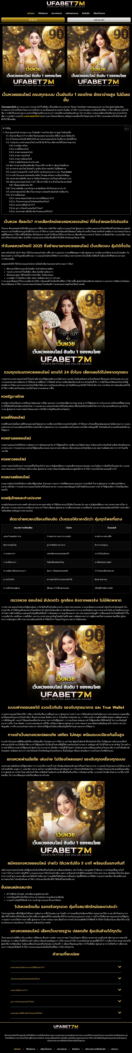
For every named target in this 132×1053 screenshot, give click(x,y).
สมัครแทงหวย (72, 13)
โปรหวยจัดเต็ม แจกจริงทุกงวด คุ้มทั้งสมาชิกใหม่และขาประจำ (38, 188)
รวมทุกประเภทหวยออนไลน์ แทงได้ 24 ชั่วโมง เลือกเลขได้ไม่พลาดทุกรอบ (43, 142)
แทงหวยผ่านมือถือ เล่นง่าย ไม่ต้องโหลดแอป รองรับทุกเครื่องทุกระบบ (40, 178)
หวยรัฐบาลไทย (21, 145)
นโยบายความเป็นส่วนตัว (95, 1049)
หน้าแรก (30, 13)
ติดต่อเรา (76, 1049)
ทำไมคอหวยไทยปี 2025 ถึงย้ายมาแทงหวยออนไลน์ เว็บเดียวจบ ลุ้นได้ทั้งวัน (43, 139)
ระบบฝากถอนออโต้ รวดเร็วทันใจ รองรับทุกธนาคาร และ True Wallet (41, 172)
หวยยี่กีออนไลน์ (22, 149)
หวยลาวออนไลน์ (22, 155)
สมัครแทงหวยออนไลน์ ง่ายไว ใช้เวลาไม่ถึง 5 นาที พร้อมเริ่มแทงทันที (41, 182)
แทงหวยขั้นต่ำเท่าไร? (25, 205)
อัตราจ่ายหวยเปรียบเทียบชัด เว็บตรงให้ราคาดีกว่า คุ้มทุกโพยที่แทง (39, 165)
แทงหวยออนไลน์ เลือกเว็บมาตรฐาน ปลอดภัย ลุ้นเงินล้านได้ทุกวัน (39, 191)
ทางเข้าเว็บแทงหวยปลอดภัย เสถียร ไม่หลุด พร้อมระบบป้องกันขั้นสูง (39, 175)
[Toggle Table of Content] (125, 129)
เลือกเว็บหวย (99, 13)
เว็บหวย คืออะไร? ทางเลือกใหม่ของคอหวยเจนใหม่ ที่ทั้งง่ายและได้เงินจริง (42, 135)
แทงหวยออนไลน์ (31, 116)
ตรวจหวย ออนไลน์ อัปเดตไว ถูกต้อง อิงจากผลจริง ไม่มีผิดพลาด (38, 168)
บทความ (114, 1049)
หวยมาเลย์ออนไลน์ (23, 158)
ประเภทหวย (56, 13)
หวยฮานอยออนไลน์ (23, 152)
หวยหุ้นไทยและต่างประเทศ (27, 162)
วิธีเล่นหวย (43, 13)
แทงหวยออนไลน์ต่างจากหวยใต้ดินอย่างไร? (34, 198)
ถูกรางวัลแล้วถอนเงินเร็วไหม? (29, 208)
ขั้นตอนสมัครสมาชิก (23, 185)
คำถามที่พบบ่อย (18, 195)
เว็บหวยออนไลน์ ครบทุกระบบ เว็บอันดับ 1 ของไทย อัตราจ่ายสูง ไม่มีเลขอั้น (38, 132)
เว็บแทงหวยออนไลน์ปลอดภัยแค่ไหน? (32, 201)
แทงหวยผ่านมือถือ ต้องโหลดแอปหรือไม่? (34, 211)
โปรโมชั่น (86, 13)
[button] (66, 969)
